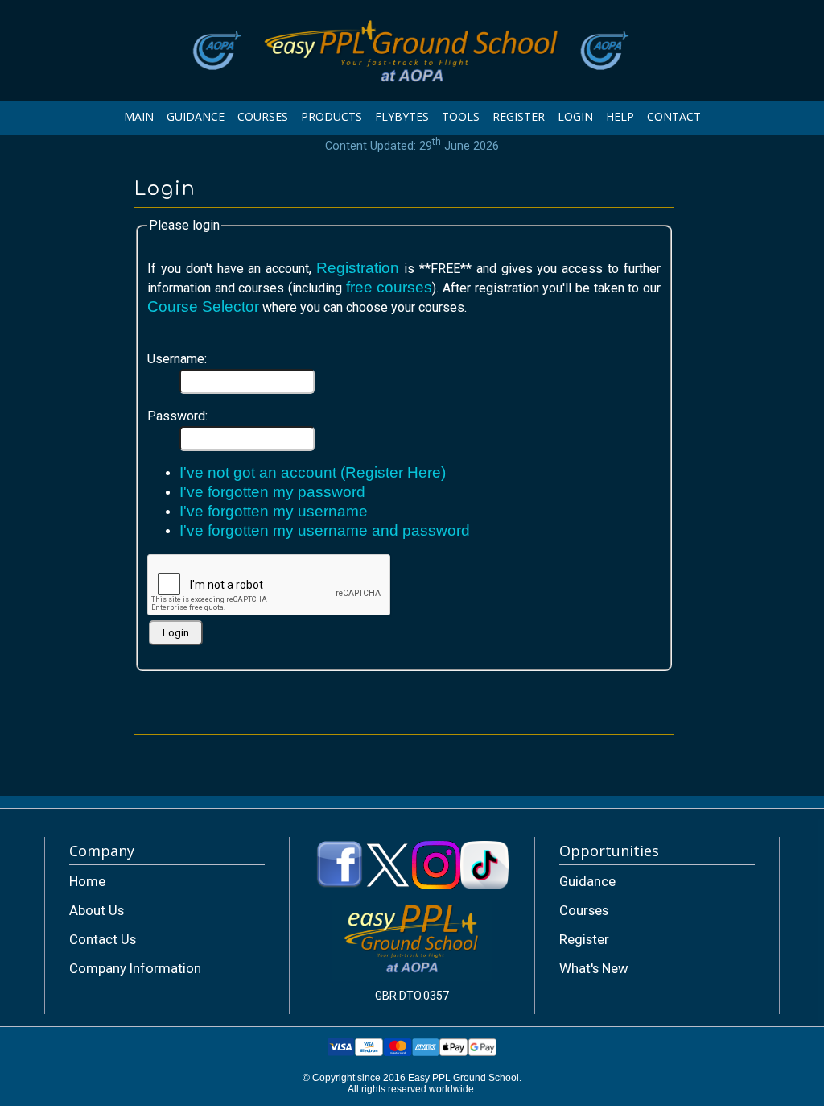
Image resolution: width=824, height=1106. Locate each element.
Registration (357, 267)
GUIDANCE (196, 116)
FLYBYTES (402, 116)
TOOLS (461, 116)
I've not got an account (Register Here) (312, 472)
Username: (177, 359)
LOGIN (575, 116)
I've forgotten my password (272, 491)
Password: (177, 416)
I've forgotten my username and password (324, 530)
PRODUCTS (331, 116)
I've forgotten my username (273, 511)
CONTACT (674, 116)
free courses (389, 287)
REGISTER (518, 116)
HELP (620, 116)
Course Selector (203, 306)
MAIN (139, 116)
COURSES (262, 116)
